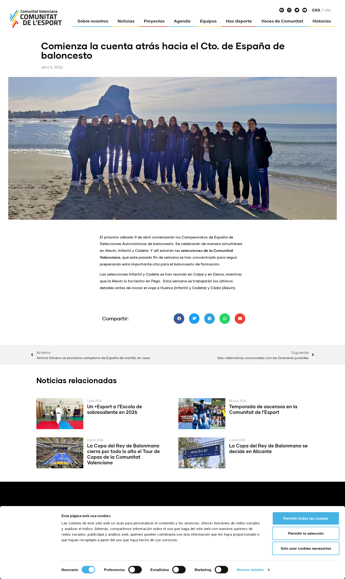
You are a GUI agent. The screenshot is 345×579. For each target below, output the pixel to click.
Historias (322, 20)
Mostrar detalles (250, 570)
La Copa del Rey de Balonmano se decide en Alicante (268, 448)
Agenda (182, 20)
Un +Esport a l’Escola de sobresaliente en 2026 (114, 409)
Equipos (208, 20)
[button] (179, 318)
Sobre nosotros (92, 20)
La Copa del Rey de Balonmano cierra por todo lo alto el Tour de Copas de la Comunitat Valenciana (123, 454)
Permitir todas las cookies (305, 518)
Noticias (126, 20)
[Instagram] (289, 10)
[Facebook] (281, 10)
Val (327, 10)
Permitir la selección (306, 533)
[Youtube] (304, 10)
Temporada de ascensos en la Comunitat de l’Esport (263, 409)
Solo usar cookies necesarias (306, 548)
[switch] (135, 569)
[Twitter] (297, 10)
